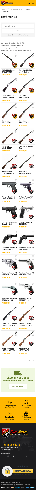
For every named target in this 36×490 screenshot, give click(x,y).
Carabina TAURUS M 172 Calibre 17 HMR (25, 72)
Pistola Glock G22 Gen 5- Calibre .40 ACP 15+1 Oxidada (9, 199)
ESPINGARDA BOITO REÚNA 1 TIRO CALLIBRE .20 (9, 173)
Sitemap (27, 485)
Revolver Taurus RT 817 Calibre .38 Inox (9, 274)
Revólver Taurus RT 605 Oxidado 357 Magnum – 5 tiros (9, 249)
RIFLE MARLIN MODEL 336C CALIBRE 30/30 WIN (26, 351)
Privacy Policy (19, 485)
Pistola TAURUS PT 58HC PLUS (26, 223)
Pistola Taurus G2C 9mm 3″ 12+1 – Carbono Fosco (9, 224)
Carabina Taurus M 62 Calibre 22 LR (9, 96)
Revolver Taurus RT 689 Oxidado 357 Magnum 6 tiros (26, 249)
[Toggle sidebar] (18, 31)
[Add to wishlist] (16, 54)
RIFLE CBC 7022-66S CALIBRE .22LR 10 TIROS (9, 326)
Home (3, 9)
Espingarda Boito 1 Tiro (26, 147)
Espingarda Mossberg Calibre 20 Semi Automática (26, 173)
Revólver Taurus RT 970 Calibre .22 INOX (9, 300)
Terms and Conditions (7, 485)
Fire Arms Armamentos (15, 9)
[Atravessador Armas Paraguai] (7, 3)
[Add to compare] (16, 56)
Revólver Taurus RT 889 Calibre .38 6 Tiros (26, 275)
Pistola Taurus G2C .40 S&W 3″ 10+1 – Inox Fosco (26, 199)
